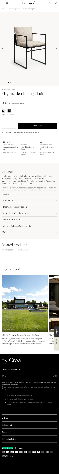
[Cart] (56, 3)
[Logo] (28, 3)
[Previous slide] (2, 48)
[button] (8, 82)
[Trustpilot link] (7, 448)
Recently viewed (22, 250)
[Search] (7, 3)
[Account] (50, 3)
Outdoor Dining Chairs (13, 9)
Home (3, 9)
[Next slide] (56, 48)
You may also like (8, 250)
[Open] (3, 3)
